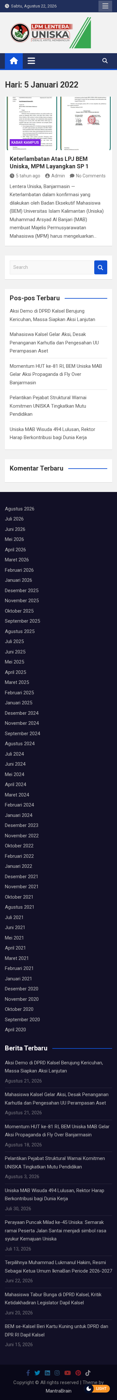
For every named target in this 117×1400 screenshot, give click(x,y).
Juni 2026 (15, 529)
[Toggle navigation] (31, 60)
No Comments (91, 175)
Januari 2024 (18, 815)
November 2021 (22, 887)
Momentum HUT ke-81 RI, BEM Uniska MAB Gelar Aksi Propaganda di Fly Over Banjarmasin (56, 374)
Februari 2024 (19, 805)
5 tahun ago (28, 175)
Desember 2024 (21, 713)
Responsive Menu (105, 6)
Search (100, 267)
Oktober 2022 (19, 846)
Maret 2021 (17, 958)
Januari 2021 (18, 979)
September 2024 (22, 733)
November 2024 (22, 723)
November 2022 (22, 836)
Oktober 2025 (19, 611)
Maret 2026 (17, 560)
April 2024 (15, 784)
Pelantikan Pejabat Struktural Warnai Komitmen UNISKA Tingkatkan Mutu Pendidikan (48, 406)
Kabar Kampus (25, 142)
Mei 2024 (14, 774)
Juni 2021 (15, 927)
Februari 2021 (19, 968)
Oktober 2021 (19, 897)
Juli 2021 (14, 917)
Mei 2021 (14, 938)
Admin (58, 175)
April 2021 (15, 948)
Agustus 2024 (19, 744)
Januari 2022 (18, 866)
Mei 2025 (14, 662)
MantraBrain (59, 1391)
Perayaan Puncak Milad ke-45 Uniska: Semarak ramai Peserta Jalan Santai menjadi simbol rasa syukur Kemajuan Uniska (55, 1230)
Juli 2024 (14, 754)
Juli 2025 (14, 641)
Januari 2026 (18, 580)
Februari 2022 (19, 856)
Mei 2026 (14, 539)
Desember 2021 (21, 876)
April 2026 (15, 550)
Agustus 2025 (19, 631)
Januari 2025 (18, 703)
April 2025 (15, 672)
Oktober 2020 (19, 1009)
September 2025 (22, 621)
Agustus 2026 (19, 509)
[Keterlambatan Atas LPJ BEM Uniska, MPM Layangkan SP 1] (58, 123)
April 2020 (15, 1030)
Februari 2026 (19, 570)
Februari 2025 (19, 693)
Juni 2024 (15, 764)
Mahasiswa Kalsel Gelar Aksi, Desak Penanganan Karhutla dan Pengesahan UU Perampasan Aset (54, 342)
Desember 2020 (21, 989)
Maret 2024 (17, 795)
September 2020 (22, 1020)
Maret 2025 (17, 682)
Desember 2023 (21, 825)
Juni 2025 (15, 652)
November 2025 (22, 601)
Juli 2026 (14, 519)
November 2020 (22, 999)
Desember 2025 (21, 590)
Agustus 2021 (19, 907)
